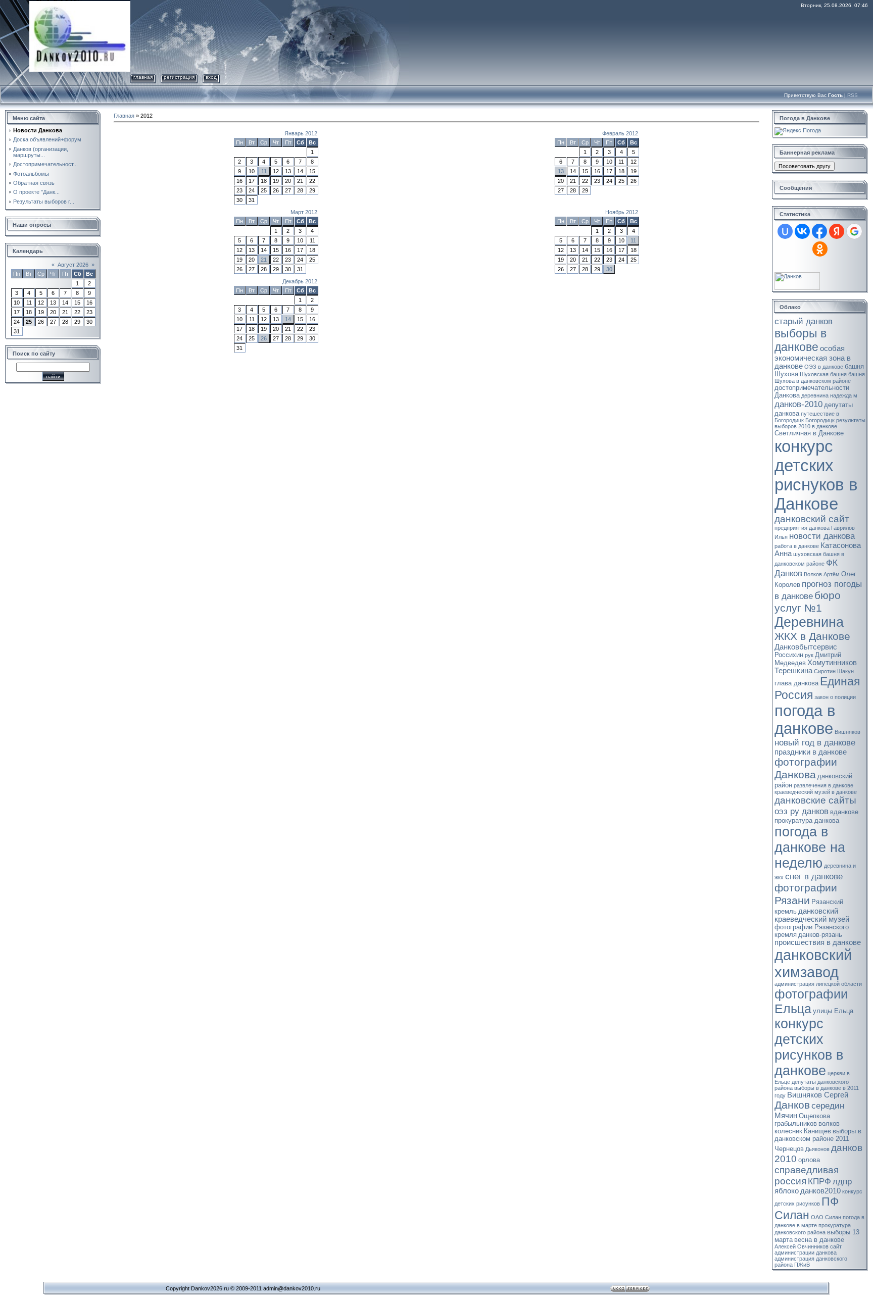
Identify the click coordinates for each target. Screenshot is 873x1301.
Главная (143, 77)
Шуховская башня (823, 374)
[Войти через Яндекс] (836, 231)
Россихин (788, 655)
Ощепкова (814, 1116)
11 (264, 171)
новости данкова (822, 536)
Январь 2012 (300, 133)
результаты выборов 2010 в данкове (819, 423)
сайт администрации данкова (808, 1249)
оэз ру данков (801, 811)
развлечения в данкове (823, 785)
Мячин (785, 1116)
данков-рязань (820, 934)
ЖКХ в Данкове (812, 636)
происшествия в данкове (817, 942)
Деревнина (809, 622)
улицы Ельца (833, 1011)
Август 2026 (73, 265)
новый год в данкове (814, 742)
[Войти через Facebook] (819, 231)
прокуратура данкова (806, 820)
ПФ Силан (806, 1208)
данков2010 (820, 1191)
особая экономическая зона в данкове (812, 357)
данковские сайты (815, 800)
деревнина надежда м (829, 395)
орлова (809, 1160)
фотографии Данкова (805, 768)
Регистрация (179, 77)
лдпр (842, 1181)
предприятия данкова (802, 528)
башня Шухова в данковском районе (819, 377)
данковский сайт (811, 519)
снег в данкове (814, 876)
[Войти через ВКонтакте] (802, 231)
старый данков (803, 321)
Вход (211, 77)
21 (264, 260)
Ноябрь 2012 (621, 212)
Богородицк (820, 420)
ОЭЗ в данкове (823, 367)
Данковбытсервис (805, 647)
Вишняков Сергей (817, 1095)
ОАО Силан (826, 1217)
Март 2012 (303, 212)
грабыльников (795, 1123)
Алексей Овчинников (801, 1246)
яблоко (786, 1191)
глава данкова (796, 683)
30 (609, 269)
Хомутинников (832, 663)
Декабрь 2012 (299, 281)
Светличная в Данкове (809, 433)
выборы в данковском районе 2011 (817, 1134)
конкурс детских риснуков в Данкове (816, 475)
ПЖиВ (802, 1265)
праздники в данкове (810, 752)
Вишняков (847, 732)
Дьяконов (817, 1149)
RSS (852, 95)
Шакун (845, 671)
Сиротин (825, 671)
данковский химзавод (813, 963)
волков (829, 1123)
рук (809, 655)
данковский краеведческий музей (811, 915)
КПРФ (819, 1181)
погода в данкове (804, 719)
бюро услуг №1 (807, 601)
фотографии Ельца (811, 1001)
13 (561, 171)
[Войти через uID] (785, 231)
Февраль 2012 (620, 133)
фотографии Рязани (805, 894)
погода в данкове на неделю (809, 847)
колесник (788, 1131)
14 (288, 319)
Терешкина (793, 671)
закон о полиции (835, 697)
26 (264, 338)
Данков (792, 1105)
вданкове (844, 812)
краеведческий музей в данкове (815, 792)
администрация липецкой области (818, 984)
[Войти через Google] (854, 231)
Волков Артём (822, 574)
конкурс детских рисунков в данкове (808, 1047)
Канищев (817, 1131)
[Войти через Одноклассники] (820, 249)
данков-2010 (798, 404)
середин (827, 1105)
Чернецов (789, 1149)
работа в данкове (796, 546)
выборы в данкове (800, 340)
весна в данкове (819, 1239)
